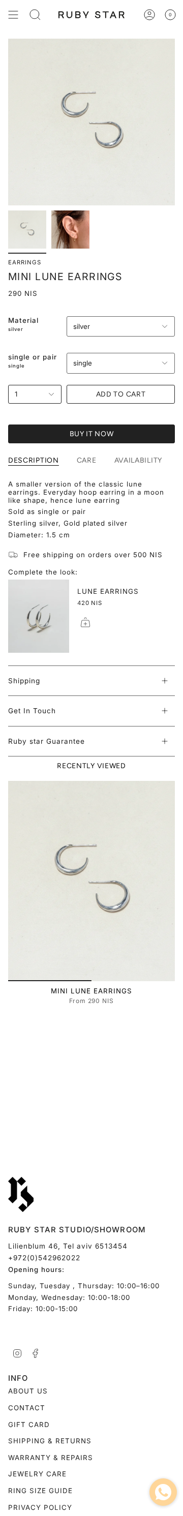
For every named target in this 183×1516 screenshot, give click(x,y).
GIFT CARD (29, 1424)
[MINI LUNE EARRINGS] (91, 881)
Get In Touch (32, 711)
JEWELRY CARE (37, 1474)
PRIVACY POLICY (40, 1507)
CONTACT (26, 1408)
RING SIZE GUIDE (40, 1491)
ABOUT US (28, 1391)
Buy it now (92, 434)
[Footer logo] (21, 1194)
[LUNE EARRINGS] (38, 616)
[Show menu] (13, 14)
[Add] (85, 622)
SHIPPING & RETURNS (50, 1441)
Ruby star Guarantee (46, 741)
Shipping (24, 681)
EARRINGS (24, 262)
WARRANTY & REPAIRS (50, 1457)
